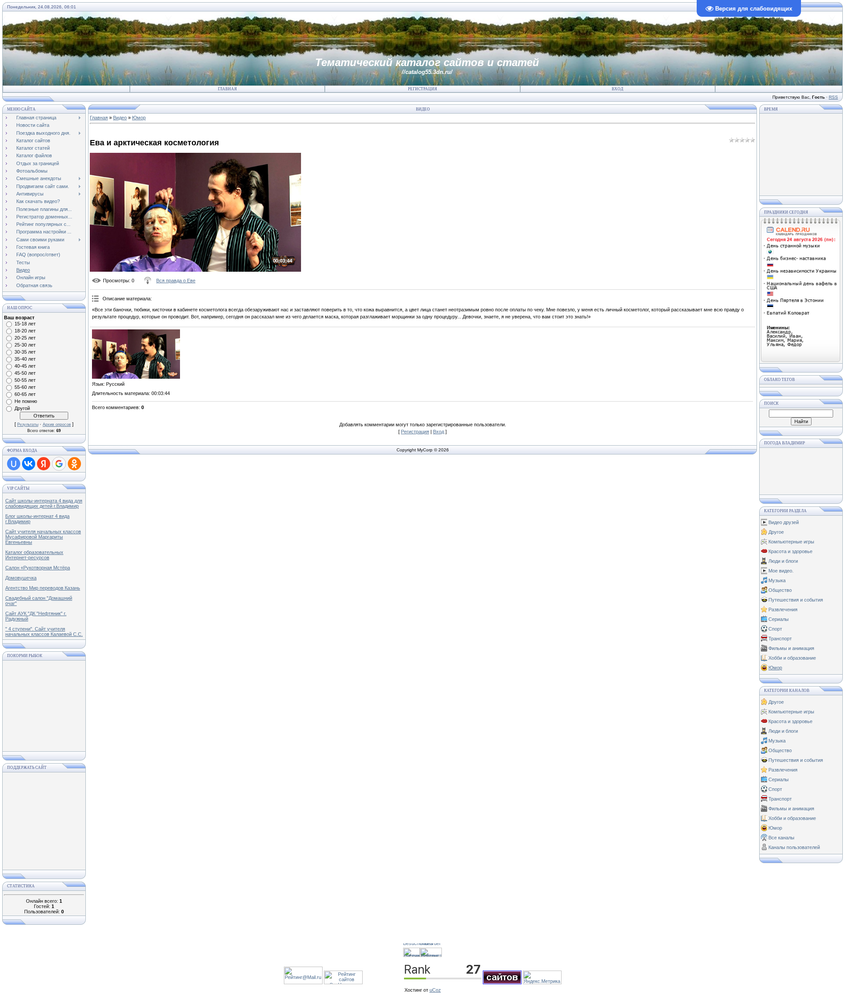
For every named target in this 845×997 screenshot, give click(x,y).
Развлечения (782, 609)
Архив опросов (57, 424)
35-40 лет (25, 359)
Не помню (26, 401)
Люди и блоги (783, 561)
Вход (617, 89)
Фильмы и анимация (791, 648)
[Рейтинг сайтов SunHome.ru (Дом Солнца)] (343, 982)
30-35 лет (25, 351)
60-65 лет (25, 394)
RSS (833, 97)
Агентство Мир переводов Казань (42, 588)
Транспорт (780, 638)
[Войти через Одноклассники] (74, 463)
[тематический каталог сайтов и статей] (502, 982)
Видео (120, 117)
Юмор (139, 117)
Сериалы (778, 619)
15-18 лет (25, 323)
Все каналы (781, 837)
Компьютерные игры (791, 541)
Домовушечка (21, 577)
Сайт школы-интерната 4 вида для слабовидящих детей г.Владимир (43, 503)
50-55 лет (25, 380)
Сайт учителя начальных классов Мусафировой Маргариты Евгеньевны (43, 537)
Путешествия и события (795, 599)
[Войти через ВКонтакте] (28, 463)
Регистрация (422, 89)
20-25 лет (25, 337)
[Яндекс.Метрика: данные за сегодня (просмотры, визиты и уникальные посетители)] (542, 977)
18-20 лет (25, 330)
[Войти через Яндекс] (43, 463)
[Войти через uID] (13, 463)
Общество (780, 590)
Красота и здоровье (790, 551)
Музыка (777, 580)
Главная (227, 89)
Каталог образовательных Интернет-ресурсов (34, 555)
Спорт (775, 628)
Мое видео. (781, 570)
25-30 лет (25, 344)
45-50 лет (25, 373)
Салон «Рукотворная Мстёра (37, 567)
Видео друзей (783, 522)
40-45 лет (25, 366)
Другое (776, 532)
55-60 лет (25, 387)
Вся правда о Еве (175, 280)
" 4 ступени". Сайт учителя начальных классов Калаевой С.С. (44, 631)
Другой (22, 408)
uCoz (435, 990)
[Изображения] (136, 354)
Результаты (27, 424)
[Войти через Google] (59, 464)
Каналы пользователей (794, 847)
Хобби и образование (792, 658)
